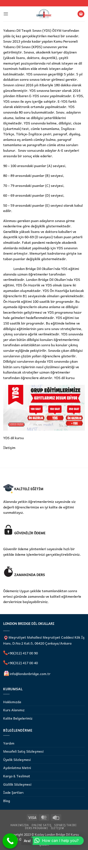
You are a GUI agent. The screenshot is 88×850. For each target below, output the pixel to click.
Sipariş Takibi (65, 825)
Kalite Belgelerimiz (17, 718)
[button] (5, 14)
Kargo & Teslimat (16, 776)
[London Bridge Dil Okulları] (44, 13)
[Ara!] (10, 841)
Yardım (8, 743)
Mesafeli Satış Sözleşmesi (23, 751)
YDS (57, 377)
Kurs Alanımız (14, 710)
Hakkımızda (12, 701)
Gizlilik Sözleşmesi (17, 784)
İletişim (9, 447)
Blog (6, 800)
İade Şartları (13, 792)
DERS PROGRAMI (36, 828)
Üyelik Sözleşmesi (17, 759)
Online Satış (41, 825)
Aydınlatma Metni (17, 767)
